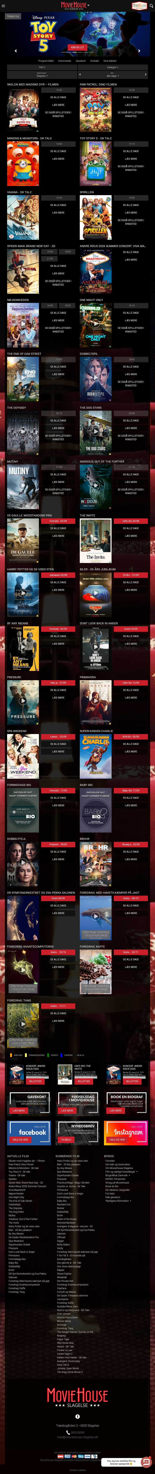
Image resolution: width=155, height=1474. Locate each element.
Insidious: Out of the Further (23, 1219)
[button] (16, 50)
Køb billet (77, 47)
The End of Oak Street (20, 1200)
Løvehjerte (62, 1299)
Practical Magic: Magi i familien (73, 1182)
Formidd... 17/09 (58, 790)
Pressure (13, 1248)
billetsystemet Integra (85, 1460)
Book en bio (112, 1186)
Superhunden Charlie (19, 1244)
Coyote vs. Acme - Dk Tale (71, 1186)
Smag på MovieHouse (117, 1182)
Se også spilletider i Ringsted (58, 114)
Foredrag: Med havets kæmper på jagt (29, 1281)
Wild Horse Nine (65, 1343)
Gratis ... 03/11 (131, 952)
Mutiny (12, 1215)
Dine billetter (110, 60)
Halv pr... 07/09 (58, 682)
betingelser (73, 1452)
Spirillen (13, 1179)
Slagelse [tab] (41, 74)
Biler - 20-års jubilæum (20, 1230)
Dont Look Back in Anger (22, 1251)
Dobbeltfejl (14, 1266)
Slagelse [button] (77, 4)
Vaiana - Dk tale (17, 1175)
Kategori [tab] (111, 67)
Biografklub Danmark (117, 1175)
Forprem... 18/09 (58, 844)
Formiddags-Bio (17, 1259)
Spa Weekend (16, 1241)
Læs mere (58, 104)
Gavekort (81, 60)
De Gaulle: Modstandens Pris (24, 1237)
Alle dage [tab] (112, 74)
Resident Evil (63, 1204)
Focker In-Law (64, 1350)
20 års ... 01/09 (131, 575)
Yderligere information (117, 1200)
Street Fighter (64, 1273)
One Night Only (16, 1197)
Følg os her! (20, 1139)
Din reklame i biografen (118, 1190)
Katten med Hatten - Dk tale (71, 1357)
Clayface (61, 1288)
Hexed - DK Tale (65, 1346)
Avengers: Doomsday (68, 1361)
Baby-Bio (13, 1262)
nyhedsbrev (60, 1452)
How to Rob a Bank (67, 1317)
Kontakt (95, 60)
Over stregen (64, 1313)
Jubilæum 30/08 (58, 575)
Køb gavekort (113, 1197)
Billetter (35, 1081)
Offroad (61, 1237)
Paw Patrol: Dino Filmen (21, 1164)
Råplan (60, 1270)
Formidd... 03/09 (58, 521)
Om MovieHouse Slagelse (119, 1168)
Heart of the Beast (66, 1219)
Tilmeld (66, 1139)
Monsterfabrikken (66, 1222)
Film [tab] (41, 67)
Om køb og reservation (118, 1164)
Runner (60, 1208)
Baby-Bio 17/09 (130, 790)
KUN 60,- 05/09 (131, 736)
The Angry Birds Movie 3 (70, 1372)
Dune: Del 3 (63, 1364)
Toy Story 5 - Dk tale (19, 1171)
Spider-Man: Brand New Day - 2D (26, 1182)
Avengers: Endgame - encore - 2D (75, 1226)
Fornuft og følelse (66, 1292)
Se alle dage (58, 97)
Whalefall (62, 1277)
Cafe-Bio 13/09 (131, 682)
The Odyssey (15, 1208)
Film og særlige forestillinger (121, 1171)
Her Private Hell (65, 1281)
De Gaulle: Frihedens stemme (72, 1295)
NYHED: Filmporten (115, 1179)
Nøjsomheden (16, 1193)
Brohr (11, 1270)
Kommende (64, 60)
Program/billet (46, 60)
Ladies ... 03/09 (58, 736)
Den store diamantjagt (69, 1266)
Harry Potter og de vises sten (24, 1226)
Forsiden (110, 1160)
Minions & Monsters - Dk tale (24, 1168)
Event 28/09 (58, 898)
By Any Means (16, 1233)
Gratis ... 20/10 (58, 952)
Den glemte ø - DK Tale (69, 1262)
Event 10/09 (130, 629)
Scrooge (61, 1324)
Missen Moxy (64, 1321)
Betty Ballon (63, 1244)
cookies (96, 1452)
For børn (110, 1193)
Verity (60, 1248)
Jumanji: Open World (68, 1368)
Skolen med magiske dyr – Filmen (27, 1160)
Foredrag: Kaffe (17, 1288)
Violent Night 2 (64, 1353)
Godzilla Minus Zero (67, 1306)
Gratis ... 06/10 (131, 898)
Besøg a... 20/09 (131, 844)
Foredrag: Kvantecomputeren (24, 1284)
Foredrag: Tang (17, 1292)
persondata (85, 1452)
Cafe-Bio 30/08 (131, 521)
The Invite (14, 1222)
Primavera (14, 1255)
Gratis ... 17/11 (58, 1006)
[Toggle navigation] (151, 5)
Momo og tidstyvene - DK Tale (73, 1310)
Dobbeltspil (14, 1204)
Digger (60, 1241)
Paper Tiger (63, 1339)
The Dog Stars (16, 1211)
